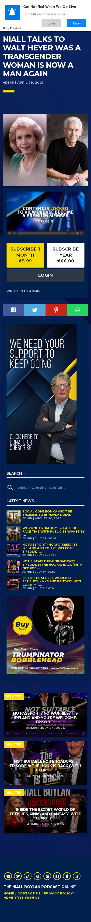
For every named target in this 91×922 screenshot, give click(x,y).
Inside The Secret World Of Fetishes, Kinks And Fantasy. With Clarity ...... (52, 581)
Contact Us (29, 893)
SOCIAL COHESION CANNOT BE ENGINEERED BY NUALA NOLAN (47, 513)
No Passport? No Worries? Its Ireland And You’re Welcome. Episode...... (49, 548)
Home (9, 893)
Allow (77, 23)
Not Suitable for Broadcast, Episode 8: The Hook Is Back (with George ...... (52, 564)
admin (35, 291)
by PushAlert (14, 28)
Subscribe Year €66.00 (65, 255)
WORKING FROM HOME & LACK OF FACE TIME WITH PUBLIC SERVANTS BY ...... (53, 531)
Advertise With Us (22, 897)
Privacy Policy (58, 893)
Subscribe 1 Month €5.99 (25, 255)
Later (51, 23)
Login (45, 275)
